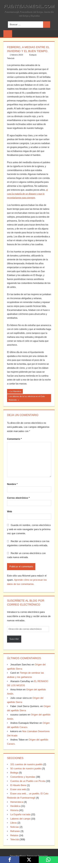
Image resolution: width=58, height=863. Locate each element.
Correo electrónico (18, 498)
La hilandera (15, 392)
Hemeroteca (16, 802)
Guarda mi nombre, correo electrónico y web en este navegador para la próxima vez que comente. (29, 529)
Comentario (14, 439)
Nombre (12, 484)
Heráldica (15, 806)
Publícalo (29, 859)
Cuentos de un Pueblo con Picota (27, 781)
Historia (14, 810)
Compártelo (9, 859)
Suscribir (14, 639)
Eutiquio (32, 55)
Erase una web (18, 789)
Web (9, 511)
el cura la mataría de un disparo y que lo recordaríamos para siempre (27, 194)
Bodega (14, 772)
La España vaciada (20, 814)
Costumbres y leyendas (22, 777)
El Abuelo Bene (18, 785)
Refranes (15, 831)
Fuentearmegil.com (29, 6)
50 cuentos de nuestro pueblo (25, 768)
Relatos (14, 835)
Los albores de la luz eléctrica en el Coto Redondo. (26, 398)
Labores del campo (20, 818)
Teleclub (10, 58)
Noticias (14, 827)
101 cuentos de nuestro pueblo (26, 764)
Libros (13, 822)
